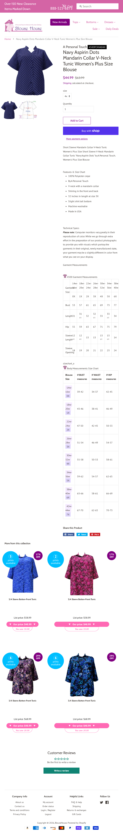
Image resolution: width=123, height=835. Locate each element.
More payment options (77, 138)
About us (19, 802)
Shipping (67, 83)
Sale (95, 29)
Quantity (67, 103)
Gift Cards (76, 814)
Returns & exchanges (76, 810)
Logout (48, 814)
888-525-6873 (61, 8)
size (65, 90)
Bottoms (91, 22)
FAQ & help (76, 802)
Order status (48, 806)
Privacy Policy (19, 814)
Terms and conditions (19, 810)
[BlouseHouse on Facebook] (107, 803)
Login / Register (48, 810)
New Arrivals (59, 22)
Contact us (19, 806)
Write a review (61, 770)
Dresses (109, 22)
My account (48, 802)
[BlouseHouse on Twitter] (101, 803)
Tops (76, 22)
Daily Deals (112, 29)
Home (7, 39)
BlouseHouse (61, 822)
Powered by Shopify (77, 822)
